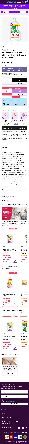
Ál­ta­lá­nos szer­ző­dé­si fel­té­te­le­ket (16, 400)
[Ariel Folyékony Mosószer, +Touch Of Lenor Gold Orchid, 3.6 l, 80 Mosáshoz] (5, 114)
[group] (10, 367)
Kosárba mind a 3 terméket (14, 128)
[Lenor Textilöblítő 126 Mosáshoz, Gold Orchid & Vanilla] (14, 114)
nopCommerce (24, 442)
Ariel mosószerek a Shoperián (13, 311)
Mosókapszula (4, 12)
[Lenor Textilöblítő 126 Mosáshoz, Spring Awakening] (23, 114)
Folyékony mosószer (14, 12)
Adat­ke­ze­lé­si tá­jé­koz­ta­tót (11, 401)
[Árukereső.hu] (24, 437)
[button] (2, 12)
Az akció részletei (24, 255)
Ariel (3, 46)
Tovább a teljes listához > (21, 312)
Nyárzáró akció (6, 255)
